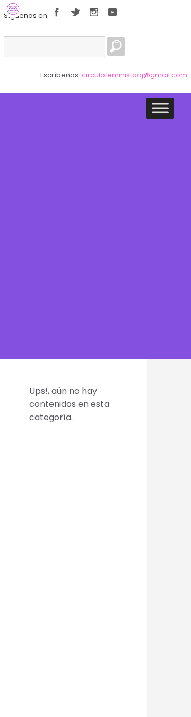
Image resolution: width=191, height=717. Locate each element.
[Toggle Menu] (160, 108)
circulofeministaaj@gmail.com (134, 74)
